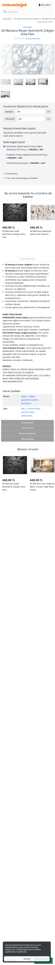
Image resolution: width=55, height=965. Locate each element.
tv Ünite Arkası (33, 408)
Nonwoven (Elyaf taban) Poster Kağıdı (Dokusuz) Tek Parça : (24, 148)
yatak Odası (26, 415)
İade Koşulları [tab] (27, 439)
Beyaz (24, 396)
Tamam (26, 958)
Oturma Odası (28, 412)
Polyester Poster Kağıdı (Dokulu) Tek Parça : (27, 156)
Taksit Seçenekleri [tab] (27, 433)
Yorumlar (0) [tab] (27, 428)
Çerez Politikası (34, 949)
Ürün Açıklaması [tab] (27, 258)
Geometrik (26, 403)
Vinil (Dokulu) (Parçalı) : (25, 163)
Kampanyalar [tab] (27, 422)
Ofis (23, 408)
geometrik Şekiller (29, 399)
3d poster (27, 27)
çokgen (31, 396)
